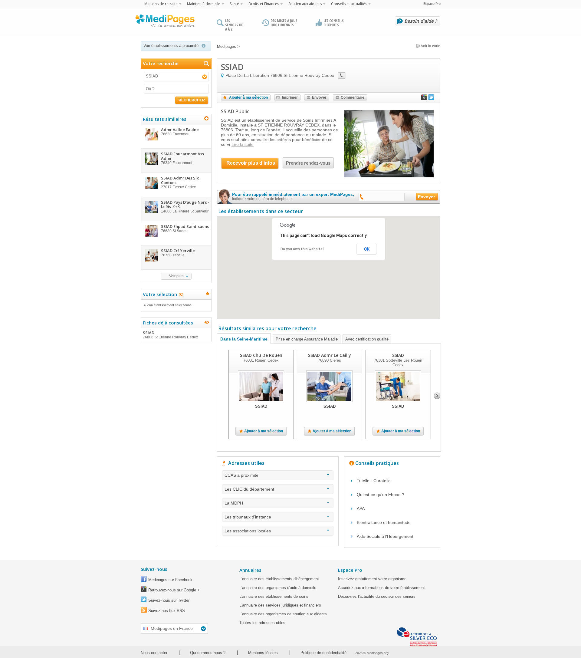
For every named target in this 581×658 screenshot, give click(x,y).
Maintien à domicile (203, 3)
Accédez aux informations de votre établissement (381, 587)
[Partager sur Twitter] (431, 98)
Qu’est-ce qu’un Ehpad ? (380, 494)
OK (366, 249)
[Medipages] (164, 22)
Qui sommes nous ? (207, 652)
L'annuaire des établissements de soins (273, 596)
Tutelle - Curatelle (374, 480)
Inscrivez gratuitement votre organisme (372, 579)
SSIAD (170, 334)
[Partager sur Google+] (424, 98)
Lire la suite (242, 144)
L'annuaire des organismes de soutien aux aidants (283, 614)
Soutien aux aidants (305, 3)
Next (437, 396)
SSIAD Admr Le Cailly (329, 355)
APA (361, 508)
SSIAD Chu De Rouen (261, 355)
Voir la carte (430, 46)
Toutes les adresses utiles (262, 622)
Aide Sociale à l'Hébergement (385, 536)
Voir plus (176, 276)
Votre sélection (162, 294)
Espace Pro (432, 3)
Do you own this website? (302, 249)
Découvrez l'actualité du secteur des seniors (376, 596)
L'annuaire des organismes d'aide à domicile (277, 587)
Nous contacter (154, 652)
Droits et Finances (263, 3)
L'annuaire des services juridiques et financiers (280, 605)
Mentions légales (263, 652)
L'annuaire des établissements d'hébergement (279, 579)
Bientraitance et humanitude (384, 522)
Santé (234, 3)
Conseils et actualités (349, 3)
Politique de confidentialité (323, 652)
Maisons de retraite (161, 3)
